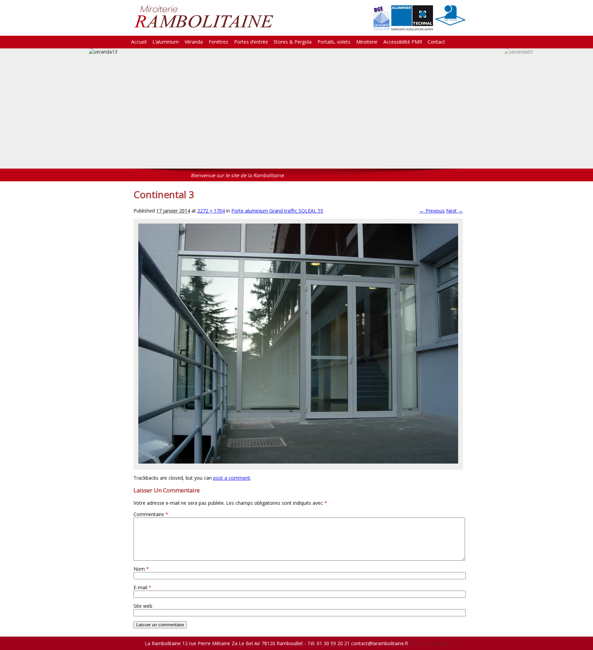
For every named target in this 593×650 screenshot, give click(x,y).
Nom (141, 569)
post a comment (231, 478)
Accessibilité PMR (402, 41)
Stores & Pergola (293, 41)
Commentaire (150, 514)
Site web (142, 606)
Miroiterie (366, 41)
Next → (454, 210)
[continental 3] (298, 461)
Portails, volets (333, 41)
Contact (436, 41)
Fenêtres (218, 41)
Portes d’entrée (251, 41)
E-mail (142, 587)
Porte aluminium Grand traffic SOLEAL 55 (277, 210)
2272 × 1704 (211, 210)
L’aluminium (165, 41)
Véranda (194, 41)
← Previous (432, 210)
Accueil (139, 41)
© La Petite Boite (429, 643)
